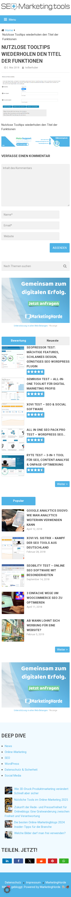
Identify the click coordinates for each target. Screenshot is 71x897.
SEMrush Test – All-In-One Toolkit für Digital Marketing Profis (46, 383)
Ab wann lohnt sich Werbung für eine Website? (43, 625)
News (8, 746)
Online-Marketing (15, 752)
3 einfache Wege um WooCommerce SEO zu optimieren (44, 597)
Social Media (13, 775)
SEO (7, 758)
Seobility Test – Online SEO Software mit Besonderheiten (46, 570)
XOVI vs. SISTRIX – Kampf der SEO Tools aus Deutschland (46, 542)
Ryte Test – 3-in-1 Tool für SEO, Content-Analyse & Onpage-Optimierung (48, 459)
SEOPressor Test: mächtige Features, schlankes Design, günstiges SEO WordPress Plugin (48, 357)
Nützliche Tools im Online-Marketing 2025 (41, 799)
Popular (18, 501)
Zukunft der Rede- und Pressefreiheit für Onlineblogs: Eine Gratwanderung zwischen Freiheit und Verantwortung (37, 811)
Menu (12, 19)
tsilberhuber (31, 67)
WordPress (12, 764)
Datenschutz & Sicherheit (21, 769)
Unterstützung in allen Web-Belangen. (31, 326)
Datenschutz (13, 882)
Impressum (33, 882)
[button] (7, 860)
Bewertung (18, 340)
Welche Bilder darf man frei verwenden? (40, 833)
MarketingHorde (56, 882)
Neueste (53, 340)
